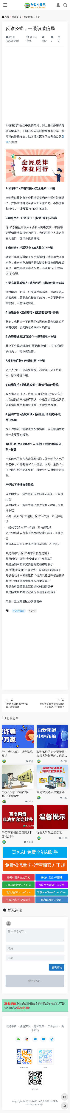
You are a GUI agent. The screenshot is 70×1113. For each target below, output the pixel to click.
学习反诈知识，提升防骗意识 (17, 753)
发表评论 (57, 967)
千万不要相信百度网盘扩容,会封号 (17, 834)
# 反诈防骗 (18, 610)
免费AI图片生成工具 (18, 877)
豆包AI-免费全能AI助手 (35, 852)
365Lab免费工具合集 (18, 884)
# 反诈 (32, 610)
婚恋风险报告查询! (51, 899)
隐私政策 (39, 1026)
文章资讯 (16, 16)
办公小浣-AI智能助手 (18, 899)
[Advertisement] (35, 86)
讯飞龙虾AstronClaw (18, 892)
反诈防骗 (28, 16)
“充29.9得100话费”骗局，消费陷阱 (15, 794)
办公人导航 (43, 1101)
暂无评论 (14, 910)
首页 (7, 16)
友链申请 (11, 1026)
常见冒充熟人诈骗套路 (51, 792)
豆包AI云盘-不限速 (52, 877)
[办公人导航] (35, 5)
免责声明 (25, 1026)
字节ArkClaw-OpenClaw (51, 892)
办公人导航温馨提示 (49, 832)
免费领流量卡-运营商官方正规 (35, 865)
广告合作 (53, 1026)
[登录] (58, 5)
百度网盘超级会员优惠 (51, 884)
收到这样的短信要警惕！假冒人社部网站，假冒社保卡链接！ (52, 754)
